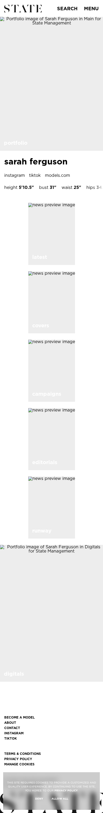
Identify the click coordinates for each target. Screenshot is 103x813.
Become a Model (19, 717)
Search (67, 8)
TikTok (10, 738)
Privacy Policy (18, 759)
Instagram (14, 733)
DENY (39, 798)
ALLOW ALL (60, 798)
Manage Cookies (19, 764)
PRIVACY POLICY (66, 790)
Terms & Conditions (22, 753)
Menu (91, 8)
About (10, 722)
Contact (12, 728)
